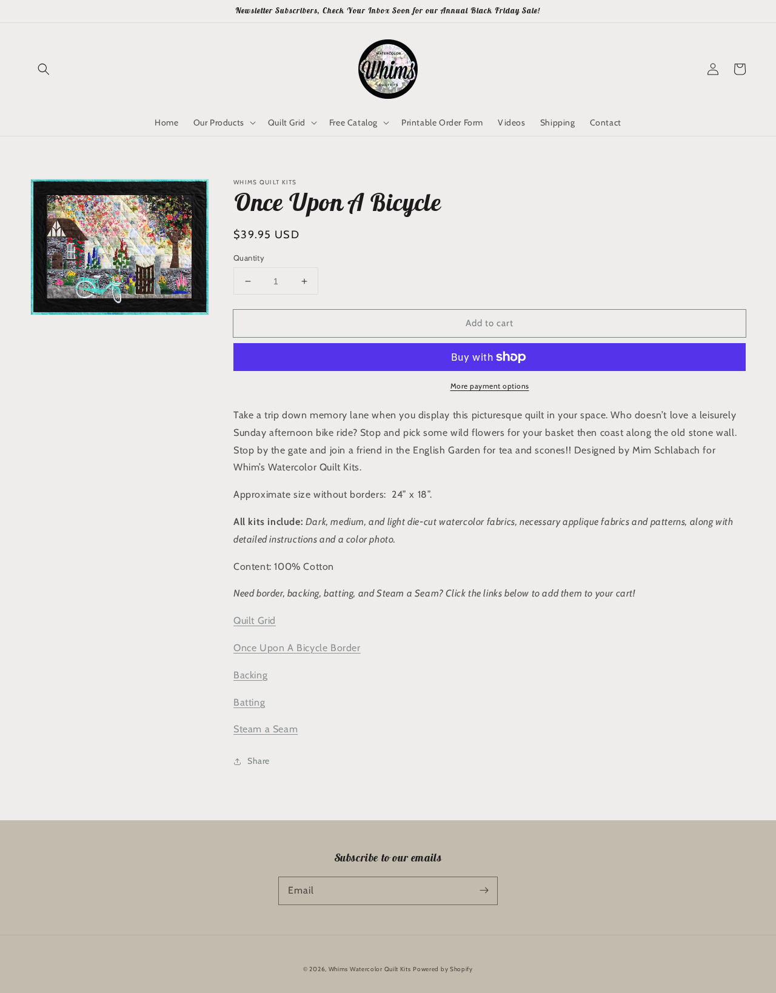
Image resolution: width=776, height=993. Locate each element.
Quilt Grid (254, 620)
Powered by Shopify (443, 969)
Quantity (248, 257)
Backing (250, 675)
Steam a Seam (265, 729)
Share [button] (258, 760)
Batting (249, 702)
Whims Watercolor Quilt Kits (370, 969)
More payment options (489, 385)
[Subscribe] (483, 890)
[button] (43, 69)
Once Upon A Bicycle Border (297, 648)
